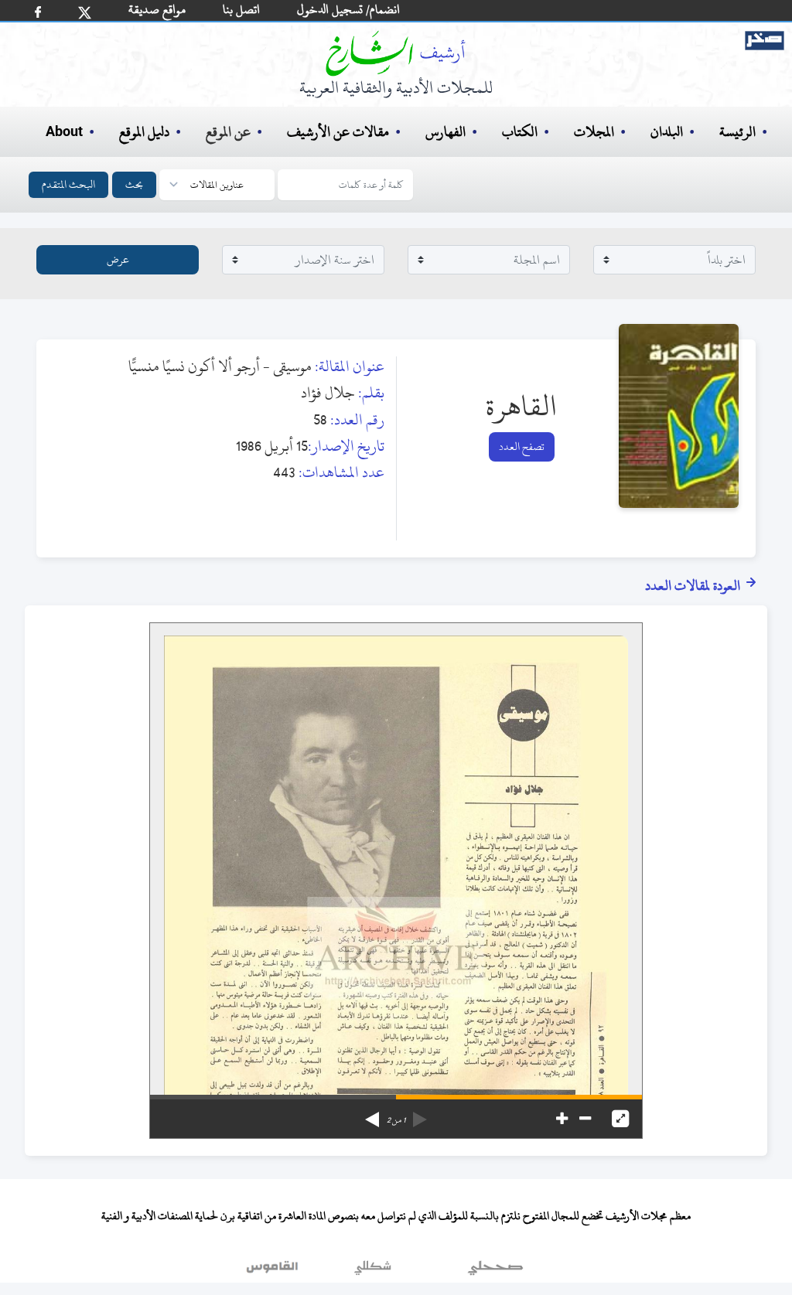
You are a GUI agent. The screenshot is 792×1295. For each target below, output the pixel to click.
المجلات (594, 132)
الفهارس (445, 132)
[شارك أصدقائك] (38, 12)
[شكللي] (373, 1271)
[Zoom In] (562, 1118)
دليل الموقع (144, 132)
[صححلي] (495, 1271)
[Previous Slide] (420, 1114)
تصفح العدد (521, 446)
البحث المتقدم (68, 184)
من (396, 1120)
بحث (134, 184)
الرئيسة (737, 132)
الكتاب (520, 132)
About (64, 132)
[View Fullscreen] (620, 1118)
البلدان (666, 132)
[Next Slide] (372, 1114)
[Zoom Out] (585, 1118)
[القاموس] (274, 1271)
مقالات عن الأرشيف (338, 132)
